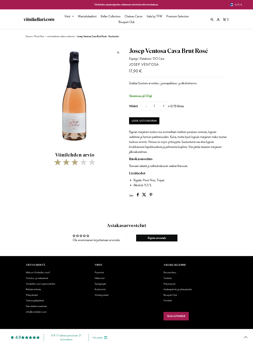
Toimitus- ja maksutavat (37, 278)
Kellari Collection (110, 16)
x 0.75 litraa (176, 106)
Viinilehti (168, 300)
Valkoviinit (99, 278)
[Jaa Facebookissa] (138, 195)
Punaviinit (99, 272)
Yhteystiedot (32, 295)
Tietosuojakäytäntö (35, 300)
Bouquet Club (126, 22)
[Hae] (212, 19)
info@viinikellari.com (36, 311)
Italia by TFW (154, 16)
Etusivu (29, 36)
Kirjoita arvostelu (157, 238)
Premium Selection (177, 16)
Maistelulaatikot (87, 16)
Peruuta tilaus (170, 272)
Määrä (133, 106)
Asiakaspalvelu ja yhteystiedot (178, 289)
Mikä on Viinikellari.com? (38, 272)
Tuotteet (168, 278)
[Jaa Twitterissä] (144, 195)
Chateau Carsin (134, 16)
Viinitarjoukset (101, 295)
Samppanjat (100, 283)
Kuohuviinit (100, 289)
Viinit (67, 16)
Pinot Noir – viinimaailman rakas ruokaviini (54, 36)
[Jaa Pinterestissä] (151, 195)
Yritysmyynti (169, 283)
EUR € (238, 4)
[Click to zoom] (118, 52)
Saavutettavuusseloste (36, 306)
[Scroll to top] (246, 337)
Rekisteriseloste (33, 289)
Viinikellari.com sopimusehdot (40, 283)
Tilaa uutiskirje (176, 316)
